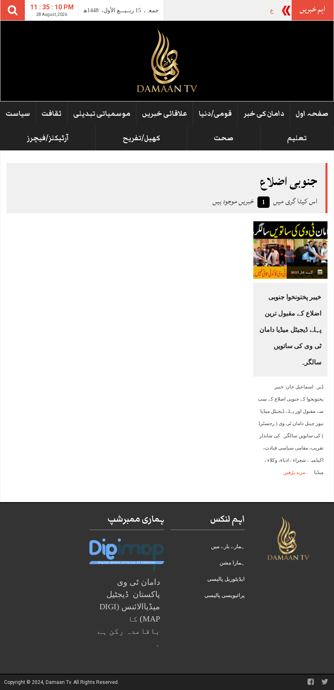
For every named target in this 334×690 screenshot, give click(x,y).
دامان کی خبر (264, 113)
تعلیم (297, 138)
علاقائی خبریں (164, 113)
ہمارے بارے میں (228, 546)
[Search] (12, 10)
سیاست (18, 113)
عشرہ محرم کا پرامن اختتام (239, 10)
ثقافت (52, 113)
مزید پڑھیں (294, 472)
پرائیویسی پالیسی (224, 595)
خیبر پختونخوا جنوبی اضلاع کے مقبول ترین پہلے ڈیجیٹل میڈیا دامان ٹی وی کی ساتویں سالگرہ (290, 329)
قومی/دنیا (215, 113)
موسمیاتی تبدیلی (101, 113)
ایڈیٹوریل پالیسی (226, 579)
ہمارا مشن (232, 563)
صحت (223, 138)
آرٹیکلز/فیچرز (48, 138)
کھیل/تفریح (141, 138)
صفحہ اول (312, 113)
